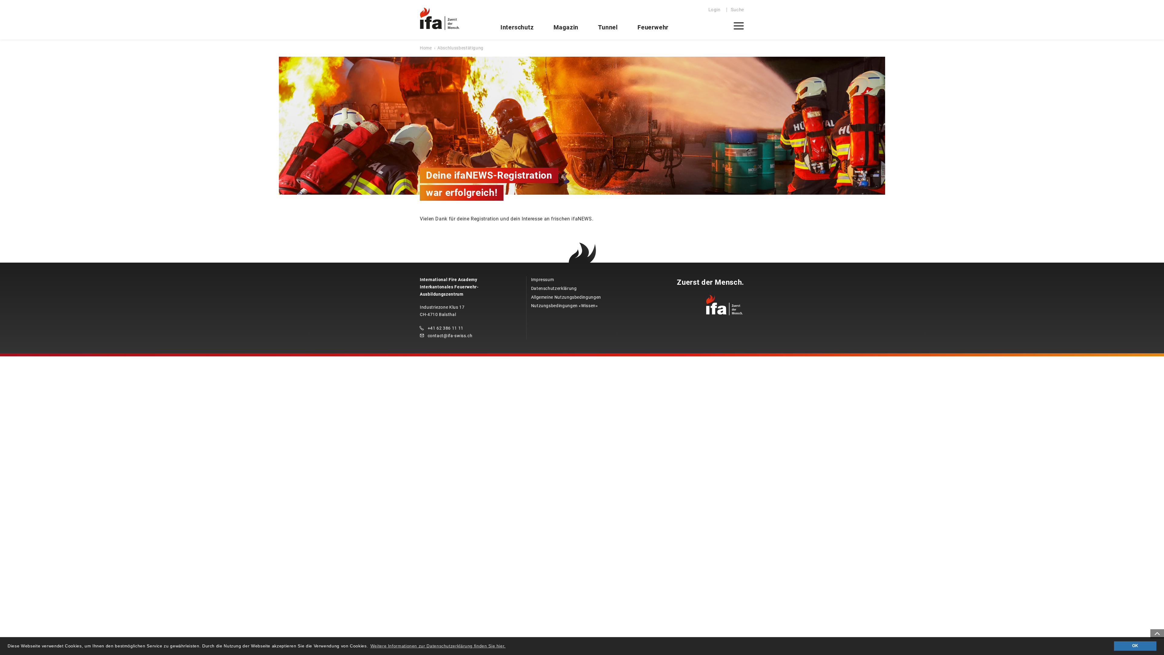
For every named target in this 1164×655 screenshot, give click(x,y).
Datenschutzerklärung (554, 288)
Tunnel (608, 27)
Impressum (542, 279)
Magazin (566, 27)
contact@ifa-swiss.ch (450, 335)
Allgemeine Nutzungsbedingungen (566, 297)
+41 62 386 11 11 (445, 328)
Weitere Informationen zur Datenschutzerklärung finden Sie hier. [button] (438, 645)
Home (426, 47)
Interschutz (517, 27)
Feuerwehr (652, 27)
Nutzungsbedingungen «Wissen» (564, 305)
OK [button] (1135, 646)
